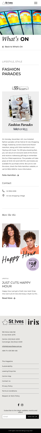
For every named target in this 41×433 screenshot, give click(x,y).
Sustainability (7, 366)
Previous (4, 245)
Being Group (25, 430)
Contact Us (6, 381)
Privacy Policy (7, 386)
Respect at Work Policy (11, 396)
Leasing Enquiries (9, 371)
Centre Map (6, 376)
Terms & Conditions (9, 391)
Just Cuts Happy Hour (16, 284)
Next (36, 245)
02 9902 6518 (11, 191)
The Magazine (7, 361)
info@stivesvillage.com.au (12, 346)
